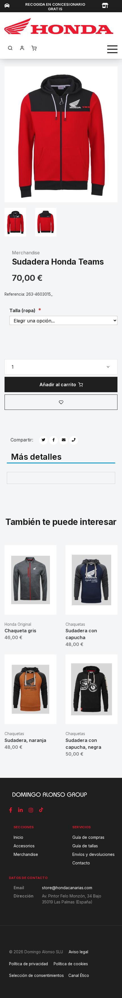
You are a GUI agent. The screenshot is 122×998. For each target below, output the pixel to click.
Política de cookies (71, 964)
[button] (61, 402)
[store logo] (58, 26)
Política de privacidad (28, 964)
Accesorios (24, 845)
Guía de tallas (85, 845)
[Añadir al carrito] (30, 606)
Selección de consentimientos (36, 975)
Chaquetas (75, 624)
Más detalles (36, 456)
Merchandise (26, 252)
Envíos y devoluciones (93, 854)
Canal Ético (78, 975)
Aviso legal (78, 952)
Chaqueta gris (20, 630)
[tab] (61, 457)
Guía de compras (88, 837)
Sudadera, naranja (25, 740)
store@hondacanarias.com (67, 887)
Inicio (18, 837)
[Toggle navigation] (112, 49)
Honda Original (18, 624)
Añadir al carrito (57, 384)
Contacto (81, 862)
